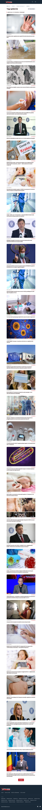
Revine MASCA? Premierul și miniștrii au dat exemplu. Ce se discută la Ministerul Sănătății (19, 393)
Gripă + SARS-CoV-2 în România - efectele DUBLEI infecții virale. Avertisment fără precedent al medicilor (20, 215)
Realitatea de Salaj (37, 798)
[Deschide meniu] (35, 2)
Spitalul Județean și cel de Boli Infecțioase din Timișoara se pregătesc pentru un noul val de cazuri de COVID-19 (19, 418)
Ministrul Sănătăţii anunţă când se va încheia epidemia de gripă (21, 138)
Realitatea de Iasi (30, 798)
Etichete (13, 6)
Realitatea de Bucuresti (11, 800)
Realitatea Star (15, 798)
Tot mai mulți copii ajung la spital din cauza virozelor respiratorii (21, 317)
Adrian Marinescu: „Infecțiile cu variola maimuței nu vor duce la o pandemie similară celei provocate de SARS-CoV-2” (21, 597)
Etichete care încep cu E (20, 6)
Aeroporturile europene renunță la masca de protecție (18, 622)
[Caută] (32, 2)
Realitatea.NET (3, 798)
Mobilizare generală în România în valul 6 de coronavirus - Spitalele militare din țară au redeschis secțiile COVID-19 (19, 367)
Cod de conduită (22, 792)
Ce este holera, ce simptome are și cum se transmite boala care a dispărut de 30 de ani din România (21, 62)
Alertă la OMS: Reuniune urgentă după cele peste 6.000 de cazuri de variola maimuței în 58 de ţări (21, 520)
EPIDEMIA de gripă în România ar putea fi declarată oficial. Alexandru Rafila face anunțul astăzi (19, 241)
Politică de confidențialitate (15, 792)
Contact (2, 792)
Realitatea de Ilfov (26, 800)
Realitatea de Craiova (33, 800)
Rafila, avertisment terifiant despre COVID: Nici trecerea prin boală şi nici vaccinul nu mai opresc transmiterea (20, 571)
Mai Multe (21, 779)
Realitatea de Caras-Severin (23, 798)
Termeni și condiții (7, 792)
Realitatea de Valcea (4, 800)
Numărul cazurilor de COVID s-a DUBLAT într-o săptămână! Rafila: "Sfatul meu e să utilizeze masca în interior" (20, 546)
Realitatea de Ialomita (19, 800)
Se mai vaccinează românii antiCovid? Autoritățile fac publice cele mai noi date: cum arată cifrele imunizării (20, 113)
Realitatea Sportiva (9, 798)
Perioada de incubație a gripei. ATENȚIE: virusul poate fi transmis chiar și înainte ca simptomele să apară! (21, 190)
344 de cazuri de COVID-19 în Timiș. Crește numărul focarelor (20, 749)
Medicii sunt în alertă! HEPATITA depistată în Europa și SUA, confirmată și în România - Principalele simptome (20, 647)
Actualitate (33, 34)
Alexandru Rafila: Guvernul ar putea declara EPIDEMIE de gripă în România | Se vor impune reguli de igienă (21, 266)
